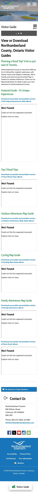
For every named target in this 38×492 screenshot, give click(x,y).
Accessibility (12, 454)
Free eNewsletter (25, 458)
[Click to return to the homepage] (10, 5)
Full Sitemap (11, 458)
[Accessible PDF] (1, 163)
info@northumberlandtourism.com (19, 423)
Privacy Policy (25, 454)
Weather (21, 463)
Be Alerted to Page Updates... (17, 389)
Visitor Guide (22, 486)
